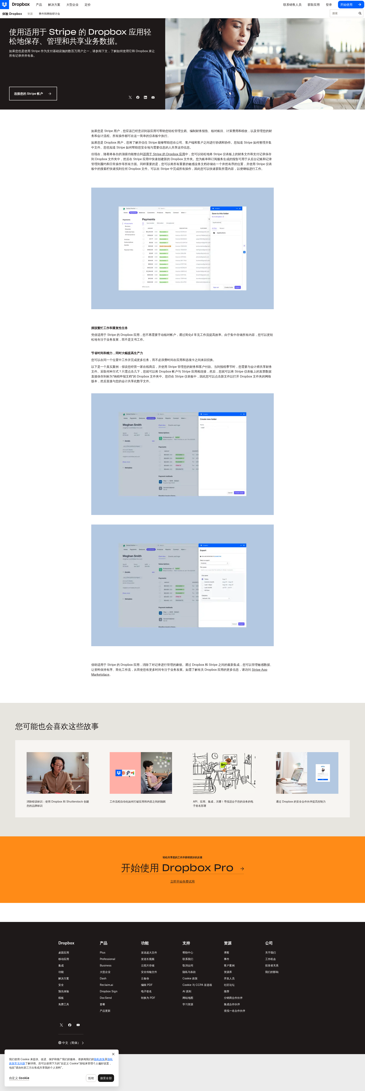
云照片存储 (147, 965)
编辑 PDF (147, 984)
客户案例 (229, 965)
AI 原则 (186, 991)
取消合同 (187, 965)
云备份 (145, 978)
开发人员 (229, 978)
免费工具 (63, 1004)
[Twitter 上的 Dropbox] (61, 1025)
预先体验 (63, 991)
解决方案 (63, 978)
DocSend (106, 997)
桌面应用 (63, 952)
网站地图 (187, 997)
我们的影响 (272, 971)
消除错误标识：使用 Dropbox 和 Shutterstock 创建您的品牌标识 (58, 803)
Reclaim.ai (106, 984)
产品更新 (105, 1010)
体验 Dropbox (12, 14)
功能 (61, 971)
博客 (226, 952)
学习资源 (187, 1004)
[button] (182, 153)
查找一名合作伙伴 (234, 1010)
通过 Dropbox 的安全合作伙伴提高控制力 (301, 801)
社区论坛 (229, 984)
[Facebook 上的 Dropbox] (70, 1025)
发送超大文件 (149, 952)
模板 (61, 997)
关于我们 (270, 952)
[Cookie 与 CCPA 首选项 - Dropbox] (62, 1068)
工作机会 (270, 959)
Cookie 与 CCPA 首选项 (197, 984)
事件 (226, 959)
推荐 (226, 991)
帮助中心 (187, 952)
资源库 (228, 971)
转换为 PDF (148, 997)
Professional (107, 959)
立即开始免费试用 (182, 881)
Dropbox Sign (108, 991)
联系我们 (187, 959)
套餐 (102, 1004)
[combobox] (343, 13)
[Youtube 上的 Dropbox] (78, 1025)
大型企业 (105, 971)
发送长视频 (147, 959)
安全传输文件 (149, 971)
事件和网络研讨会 (49, 13)
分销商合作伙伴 (233, 997)
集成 (61, 965)
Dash (103, 978)
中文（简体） (71, 1043)
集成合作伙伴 (232, 1004)
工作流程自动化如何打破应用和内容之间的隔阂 (138, 801)
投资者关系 (272, 965)
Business (105, 965)
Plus (102, 952)
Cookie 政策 (190, 978)
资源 (30, 13)
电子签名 (146, 991)
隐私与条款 (189, 971)
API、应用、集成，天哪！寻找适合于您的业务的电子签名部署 (223, 803)
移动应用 (63, 959)
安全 (61, 984)
